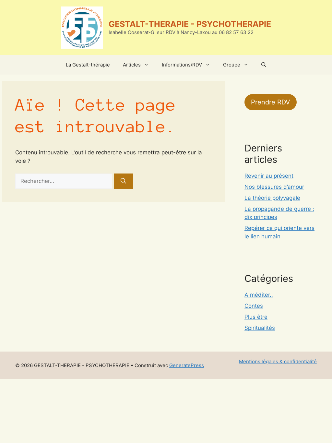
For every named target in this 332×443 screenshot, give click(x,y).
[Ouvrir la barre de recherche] (264, 65)
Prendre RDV (270, 102)
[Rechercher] (123, 181)
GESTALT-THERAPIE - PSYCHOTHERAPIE (190, 24)
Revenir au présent (268, 176)
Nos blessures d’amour (274, 187)
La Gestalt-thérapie (88, 65)
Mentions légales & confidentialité (278, 361)
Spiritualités (259, 328)
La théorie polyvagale (272, 198)
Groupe (231, 65)
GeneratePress (186, 365)
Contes (253, 306)
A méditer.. (258, 295)
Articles (132, 65)
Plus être (255, 317)
